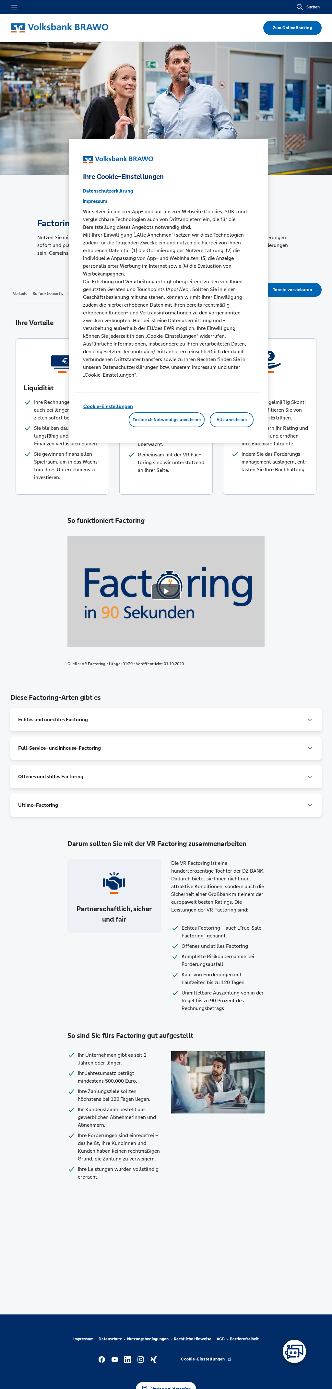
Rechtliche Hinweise (192, 1339)
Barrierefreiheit (244, 1339)
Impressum (83, 1339)
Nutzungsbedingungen (148, 1339)
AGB (221, 1339)
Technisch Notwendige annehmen (167, 419)
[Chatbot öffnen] (294, 1351)
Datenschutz (110, 1339)
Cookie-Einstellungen (108, 406)
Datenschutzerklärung (108, 191)
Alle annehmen (232, 419)
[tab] (20, 293)
